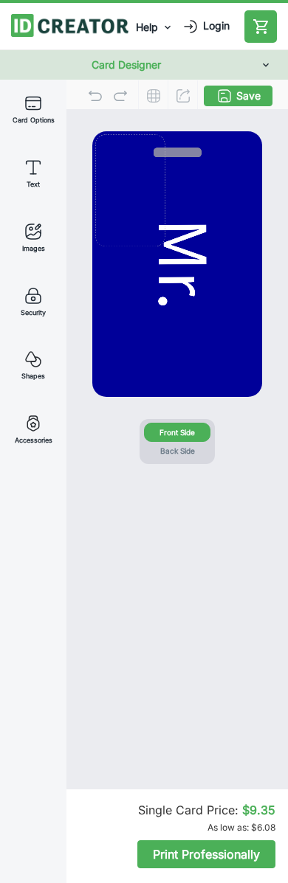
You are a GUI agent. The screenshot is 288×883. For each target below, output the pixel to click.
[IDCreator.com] (69, 24)
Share (183, 96)
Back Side (177, 450)
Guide (153, 96)
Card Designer (126, 64)
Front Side (177, 432)
